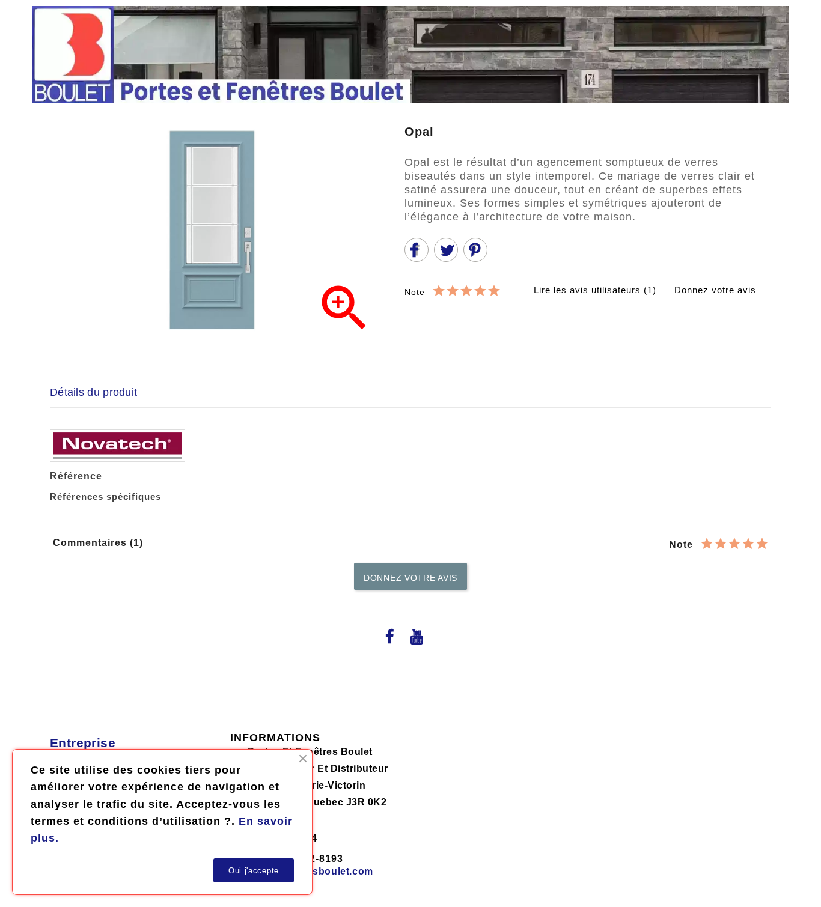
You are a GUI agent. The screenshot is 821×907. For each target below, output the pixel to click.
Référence (76, 476)
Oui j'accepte (253, 870)
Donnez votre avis (715, 290)
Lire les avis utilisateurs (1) (596, 290)
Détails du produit (93, 392)
